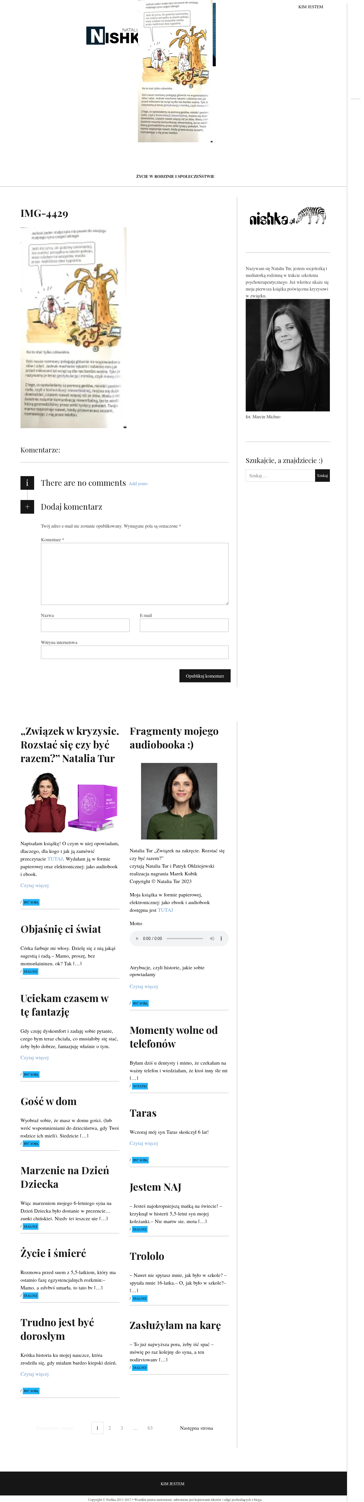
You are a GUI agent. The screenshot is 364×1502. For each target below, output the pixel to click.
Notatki (140, 1086)
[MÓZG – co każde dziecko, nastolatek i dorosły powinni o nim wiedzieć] (356, 121)
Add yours (138, 483)
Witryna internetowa (59, 642)
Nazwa (47, 615)
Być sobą (31, 902)
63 (150, 1427)
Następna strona (196, 1427)
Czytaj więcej (34, 885)
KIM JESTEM (310, 6)
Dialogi (30, 972)
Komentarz (52, 539)
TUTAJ (55, 858)
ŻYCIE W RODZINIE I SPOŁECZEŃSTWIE (175, 176)
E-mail (146, 615)
